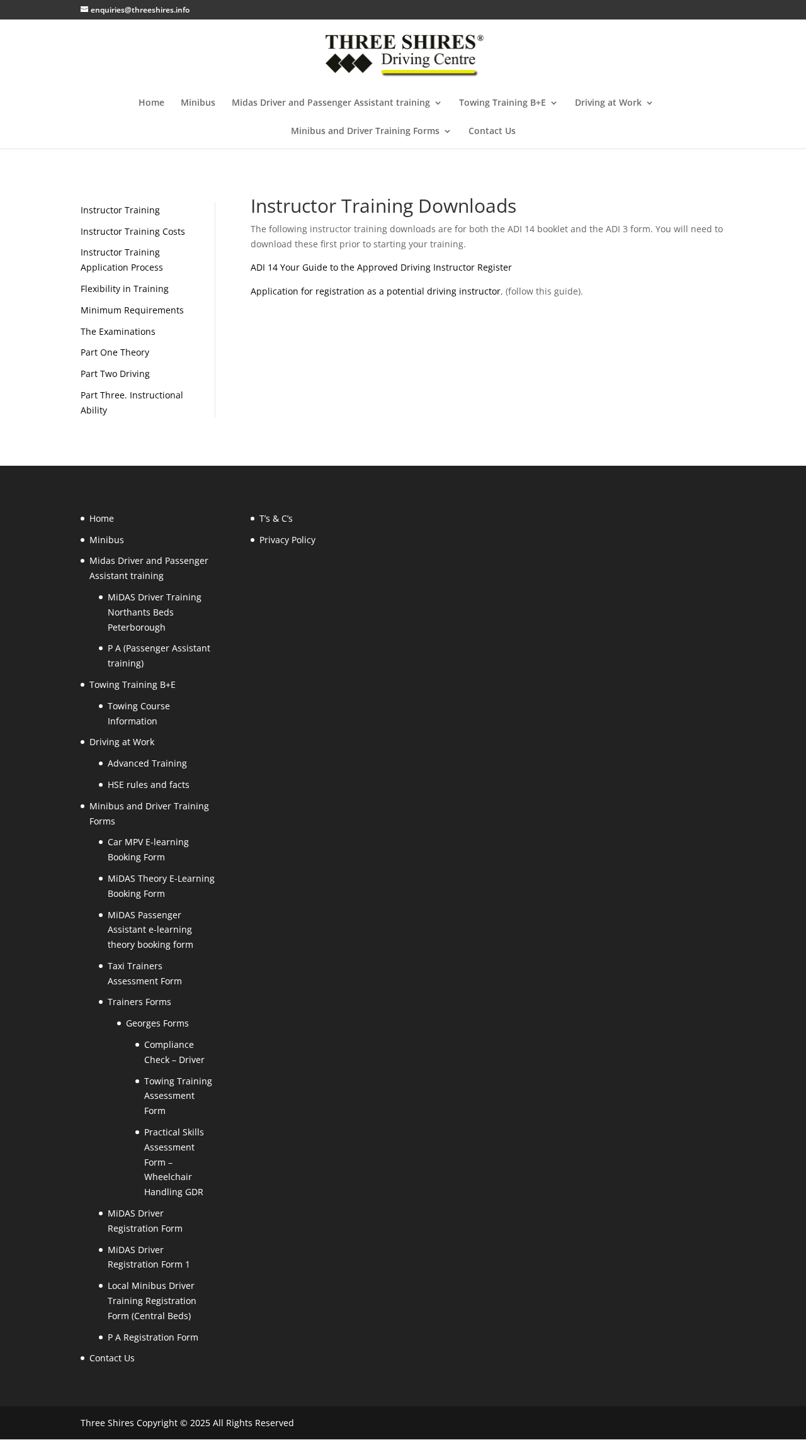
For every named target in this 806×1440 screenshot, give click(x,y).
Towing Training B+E (502, 103)
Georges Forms (157, 1023)
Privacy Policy (287, 540)
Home (151, 103)
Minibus (198, 103)
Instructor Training (120, 210)
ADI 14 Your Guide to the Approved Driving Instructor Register (381, 267)
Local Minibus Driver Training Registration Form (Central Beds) (152, 1301)
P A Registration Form (153, 1337)
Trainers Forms (139, 1002)
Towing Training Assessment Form (178, 1096)
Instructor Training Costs (133, 231)
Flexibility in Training (125, 289)
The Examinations (118, 331)
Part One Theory (115, 352)
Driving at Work (608, 103)
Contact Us (492, 132)
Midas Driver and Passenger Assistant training (331, 103)
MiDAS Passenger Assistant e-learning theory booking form (150, 930)
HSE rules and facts (149, 784)
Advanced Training (147, 763)
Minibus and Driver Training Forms (365, 132)
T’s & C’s (276, 518)
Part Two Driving (115, 374)
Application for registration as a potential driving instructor (376, 291)
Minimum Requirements (132, 310)
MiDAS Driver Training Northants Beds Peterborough (155, 612)
